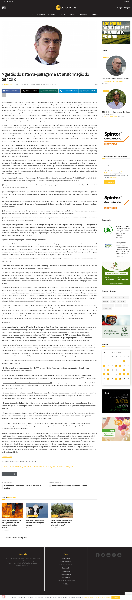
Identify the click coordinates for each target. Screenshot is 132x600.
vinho (125, 305)
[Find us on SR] (12, 1)
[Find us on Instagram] (10, 1)
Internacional (33, 516)
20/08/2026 (120, 238)
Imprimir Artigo (8, 474)
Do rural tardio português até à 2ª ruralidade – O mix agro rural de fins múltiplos (38, 466)
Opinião (62, 15)
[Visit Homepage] (66, 8)
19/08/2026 (120, 256)
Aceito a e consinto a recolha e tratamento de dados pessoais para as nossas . (116, 174)
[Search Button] (120, 1)
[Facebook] (98, 555)
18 (108, 374)
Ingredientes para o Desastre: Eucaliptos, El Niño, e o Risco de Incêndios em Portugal (123, 230)
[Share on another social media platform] (4, 95)
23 (128, 374)
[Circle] (109, 555)
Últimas (33, 84)
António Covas (8, 84)
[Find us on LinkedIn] (7, 1)
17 (104, 374)
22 (124, 374)
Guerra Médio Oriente (121, 298)
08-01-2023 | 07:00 (22, 84)
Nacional (6, 516)
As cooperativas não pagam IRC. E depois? (116, 78)
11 (108, 370)
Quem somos (66, 558)
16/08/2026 (106, 83)
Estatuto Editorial (66, 574)
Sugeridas (41, 15)
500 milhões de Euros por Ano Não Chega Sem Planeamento (116, 113)
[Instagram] (114, 555)
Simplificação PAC (108, 305)
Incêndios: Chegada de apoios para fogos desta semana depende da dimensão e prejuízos (11, 523)
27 (116, 379)
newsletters (113, 177)
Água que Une (107, 308)
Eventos (73, 15)
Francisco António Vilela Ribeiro (113, 81)
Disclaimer (66, 584)
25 (108, 379)
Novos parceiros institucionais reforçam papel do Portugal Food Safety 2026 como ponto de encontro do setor (123, 248)
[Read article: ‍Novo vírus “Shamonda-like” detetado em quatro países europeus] (37, 510)
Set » (127, 352)
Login (120, 8)
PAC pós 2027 (121, 301)
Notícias (51, 15)
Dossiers (83, 15)
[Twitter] (103, 555)
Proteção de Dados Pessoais (66, 581)
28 (120, 379)
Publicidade (66, 568)
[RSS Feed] (120, 555)
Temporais (118, 305)
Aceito (116, 597)
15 (124, 370)
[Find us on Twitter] (4, 1)
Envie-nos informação (66, 565)
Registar (127, 8)
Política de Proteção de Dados (114, 172)
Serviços (95, 15)
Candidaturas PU (108, 298)
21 (120, 374)
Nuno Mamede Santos (110, 117)
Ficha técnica (66, 577)
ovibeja (113, 301)
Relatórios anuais (66, 561)
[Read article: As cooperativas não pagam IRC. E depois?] (116, 66)
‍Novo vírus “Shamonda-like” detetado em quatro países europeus (35, 522)
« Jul (104, 352)
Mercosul (105, 301)
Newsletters (127, 1)
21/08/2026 (5, 530)
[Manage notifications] (3, 596)
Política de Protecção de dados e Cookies (97, 597)
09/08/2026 (122, 117)
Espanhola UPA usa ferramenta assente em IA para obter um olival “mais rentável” (61, 522)
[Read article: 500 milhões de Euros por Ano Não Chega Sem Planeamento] (116, 99)
